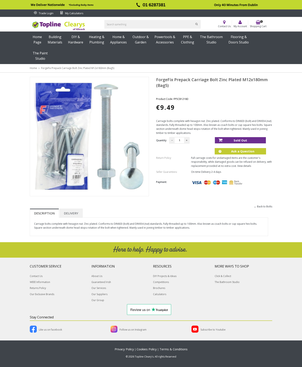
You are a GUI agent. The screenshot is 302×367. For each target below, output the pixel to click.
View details (244, 166)
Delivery (71, 213)
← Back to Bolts (263, 206)
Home (33, 68)
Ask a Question (242, 151)
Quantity (161, 140)
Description (44, 213)
